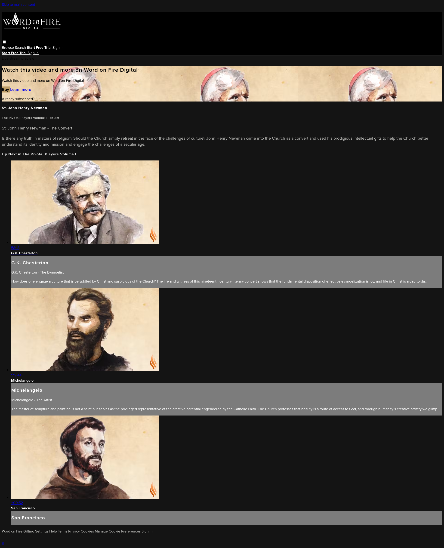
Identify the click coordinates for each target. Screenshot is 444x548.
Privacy (74, 531)
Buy (6, 89)
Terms (63, 531)
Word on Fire (12, 531)
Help (53, 531)
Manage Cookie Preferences (118, 531)
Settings (41, 531)
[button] (4, 41)
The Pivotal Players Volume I (25, 118)
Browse (8, 47)
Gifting (28, 531)
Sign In (33, 52)
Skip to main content (18, 4)
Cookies (88, 531)
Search (21, 47)
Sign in (58, 47)
